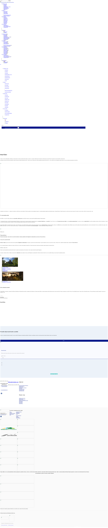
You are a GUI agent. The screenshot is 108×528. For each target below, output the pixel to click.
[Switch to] (4, 30)
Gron (17, 414)
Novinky (11, 412)
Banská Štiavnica (18, 415)
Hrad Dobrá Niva (21, 390)
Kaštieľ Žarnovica (21, 386)
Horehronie (17, 412)
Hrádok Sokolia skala (22, 399)
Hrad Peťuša (21, 403)
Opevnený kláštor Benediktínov (23, 385)
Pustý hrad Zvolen (21, 389)
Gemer (17, 416)
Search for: (3, 127)
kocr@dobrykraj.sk (3, 414)
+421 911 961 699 (4, 386)
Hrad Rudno (21, 401)
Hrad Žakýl (20, 402)
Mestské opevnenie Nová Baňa (23, 400)
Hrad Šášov (20, 388)
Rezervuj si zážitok (12, 413)
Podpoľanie (17, 413)
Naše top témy (12, 414)
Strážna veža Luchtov (22, 398)
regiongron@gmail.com (4, 385)
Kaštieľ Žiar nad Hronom (22, 387)
